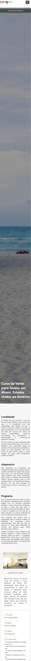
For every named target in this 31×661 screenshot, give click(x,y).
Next (27, 561)
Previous (4, 561)
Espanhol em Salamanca (7, 10)
